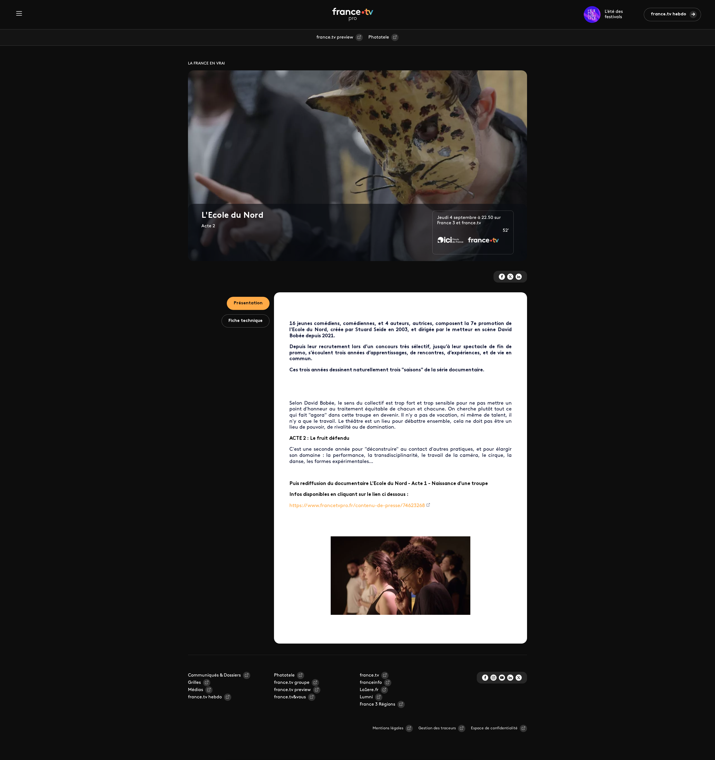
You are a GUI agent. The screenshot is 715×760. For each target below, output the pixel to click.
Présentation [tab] (248, 303)
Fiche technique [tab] (245, 321)
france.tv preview (334, 37)
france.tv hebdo (668, 14)
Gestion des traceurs (437, 728)
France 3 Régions (377, 704)
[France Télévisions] (352, 14)
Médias (195, 690)
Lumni (366, 697)
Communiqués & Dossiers (214, 675)
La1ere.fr (369, 690)
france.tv (369, 675)
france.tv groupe (291, 682)
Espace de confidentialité (494, 728)
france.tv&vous (290, 697)
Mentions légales (388, 728)
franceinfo (371, 682)
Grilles (194, 682)
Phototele (378, 37)
